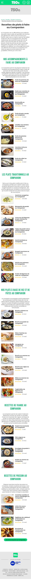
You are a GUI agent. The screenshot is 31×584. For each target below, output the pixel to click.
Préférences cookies (12, 575)
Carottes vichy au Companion (21, 148)
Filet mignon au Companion (20, 438)
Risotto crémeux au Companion (21, 311)
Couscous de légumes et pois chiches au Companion (22, 219)
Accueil (3, 19)
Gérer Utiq (20, 575)
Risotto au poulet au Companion (21, 322)
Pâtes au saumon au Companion (22, 378)
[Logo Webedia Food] (15, 563)
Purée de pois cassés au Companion (22, 114)
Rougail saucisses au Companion (22, 252)
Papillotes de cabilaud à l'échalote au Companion (22, 519)
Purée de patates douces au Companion (20, 137)
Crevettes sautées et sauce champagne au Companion (22, 496)
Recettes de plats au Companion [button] (16, 540)
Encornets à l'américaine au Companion (20, 530)
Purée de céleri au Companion (21, 159)
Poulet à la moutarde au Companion (22, 426)
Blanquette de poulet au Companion (22, 207)
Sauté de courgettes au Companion (22, 196)
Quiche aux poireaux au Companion (22, 263)
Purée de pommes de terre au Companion (22, 80)
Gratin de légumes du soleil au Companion (22, 274)
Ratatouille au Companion (19, 103)
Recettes (8, 19)
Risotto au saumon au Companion (22, 356)
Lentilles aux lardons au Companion (22, 125)
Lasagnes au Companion (19, 345)
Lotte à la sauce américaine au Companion (20, 507)
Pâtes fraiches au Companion (21, 333)
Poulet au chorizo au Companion (21, 460)
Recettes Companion (16, 19)
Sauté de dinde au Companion (21, 240)
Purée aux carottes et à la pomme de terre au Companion (22, 92)
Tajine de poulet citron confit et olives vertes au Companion (22, 230)
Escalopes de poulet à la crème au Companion (22, 450)
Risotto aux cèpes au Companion (22, 367)
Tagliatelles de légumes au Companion (20, 391)
